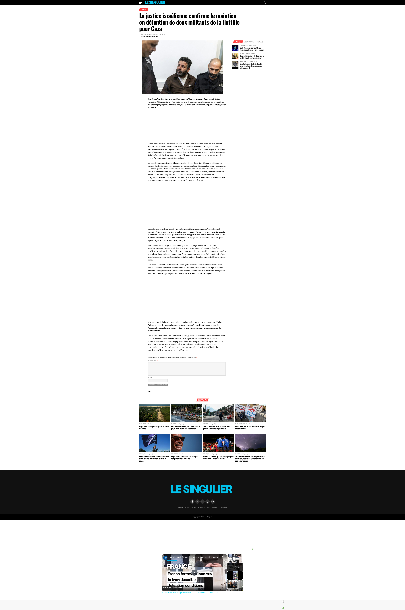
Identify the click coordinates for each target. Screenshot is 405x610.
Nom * (150, 377)
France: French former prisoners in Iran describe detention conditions (194, 557)
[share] (223, 556)
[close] (203, 602)
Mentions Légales (183, 507)
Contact (214, 507)
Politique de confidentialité (201, 507)
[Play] (228, 561)
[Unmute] (231, 561)
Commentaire (152, 361)
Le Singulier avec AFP (150, 36)
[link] (165, 558)
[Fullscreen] (241, 561)
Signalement (223, 507)
